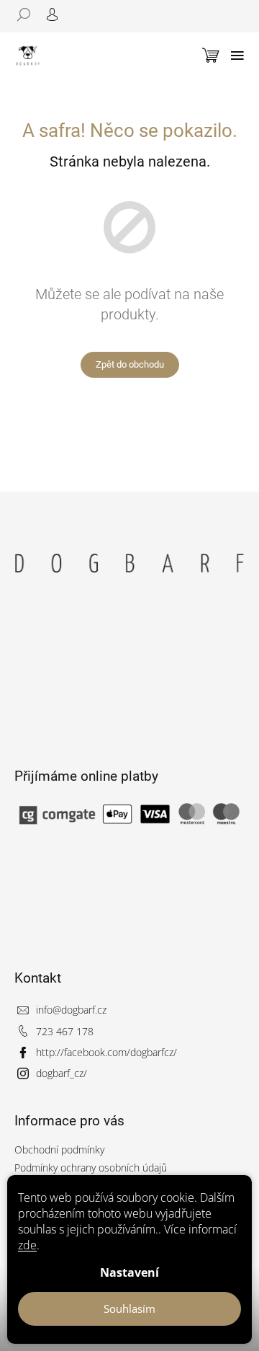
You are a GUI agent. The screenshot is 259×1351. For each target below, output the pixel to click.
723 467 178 (65, 1031)
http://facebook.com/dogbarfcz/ (106, 1052)
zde (27, 1245)
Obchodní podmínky (59, 1149)
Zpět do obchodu (130, 364)
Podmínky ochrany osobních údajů (90, 1167)
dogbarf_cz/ (61, 1073)
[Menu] (237, 55)
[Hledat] (28, 14)
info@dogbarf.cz (71, 1009)
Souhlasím (129, 1308)
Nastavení (129, 1272)
